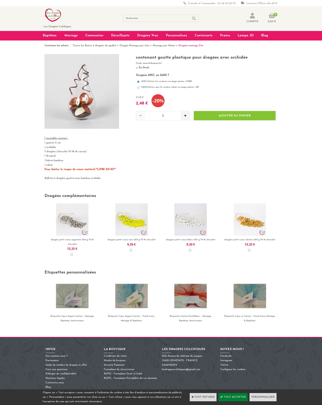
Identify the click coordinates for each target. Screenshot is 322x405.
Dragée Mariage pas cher (134, 45)
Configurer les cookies (232, 369)
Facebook (226, 356)
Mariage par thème (164, 45)
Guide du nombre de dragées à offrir (66, 365)
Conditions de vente (115, 356)
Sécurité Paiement (114, 365)
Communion (94, 35)
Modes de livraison (114, 360)
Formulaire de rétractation (119, 369)
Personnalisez (176, 35)
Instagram (226, 360)
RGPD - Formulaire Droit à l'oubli (123, 373)
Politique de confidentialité (60, 373)
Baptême (50, 35)
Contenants (203, 35)
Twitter (224, 365)
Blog (264, 35)
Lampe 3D (246, 35)
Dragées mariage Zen (190, 45)
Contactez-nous (54, 382)
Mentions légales (55, 378)
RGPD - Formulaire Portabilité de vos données (130, 378)
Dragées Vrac (147, 35)
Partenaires (52, 360)
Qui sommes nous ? (56, 356)
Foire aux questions (56, 369)
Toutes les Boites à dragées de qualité (94, 45)
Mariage (71, 35)
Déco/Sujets (120, 35)
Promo (225, 35)
